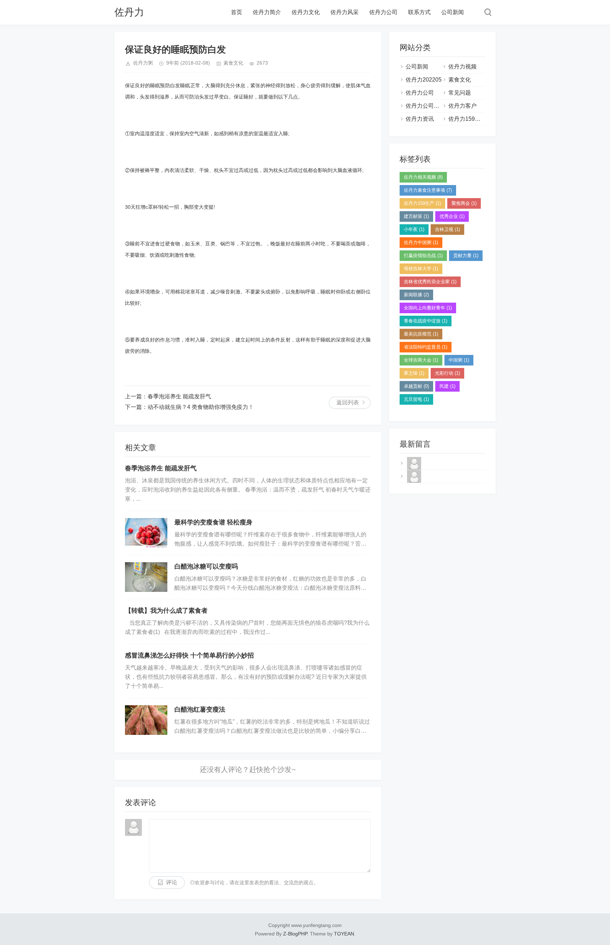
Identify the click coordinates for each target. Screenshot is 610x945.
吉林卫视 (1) (447, 229)
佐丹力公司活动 (425, 106)
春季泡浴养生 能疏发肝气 (179, 396)
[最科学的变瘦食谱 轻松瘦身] (146, 533)
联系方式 (419, 12)
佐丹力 (129, 12)
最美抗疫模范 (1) (421, 334)
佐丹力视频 (462, 67)
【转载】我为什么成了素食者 (166, 610)
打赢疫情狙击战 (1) (423, 255)
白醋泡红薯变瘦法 (199, 709)
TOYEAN (344, 934)
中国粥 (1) (459, 360)
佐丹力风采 (344, 12)
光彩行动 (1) (447, 373)
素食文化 (233, 63)
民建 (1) (447, 386)
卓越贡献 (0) (416, 386)
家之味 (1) (414, 373)
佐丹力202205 (424, 80)
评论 (171, 882)
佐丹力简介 (267, 12)
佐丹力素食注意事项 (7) (428, 190)
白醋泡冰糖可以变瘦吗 (206, 566)
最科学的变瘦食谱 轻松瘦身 (213, 522)
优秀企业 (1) (452, 216)
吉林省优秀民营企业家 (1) (430, 281)
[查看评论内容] (414, 469)
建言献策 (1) (416, 216)
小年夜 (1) (414, 229)
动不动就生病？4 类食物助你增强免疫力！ (201, 407)
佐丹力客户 (462, 106)
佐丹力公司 (383, 12)
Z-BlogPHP (295, 934)
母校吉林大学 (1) (421, 268)
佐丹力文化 (306, 12)
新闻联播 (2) (416, 294)
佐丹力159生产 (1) (422, 203)
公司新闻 (452, 12)
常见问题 (459, 93)
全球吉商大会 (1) (421, 360)
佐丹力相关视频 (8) (423, 177)
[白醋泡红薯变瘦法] (146, 720)
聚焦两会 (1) (464, 203)
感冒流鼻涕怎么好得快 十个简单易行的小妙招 (189, 655)
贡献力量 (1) (465, 255)
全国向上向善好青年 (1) (428, 307)
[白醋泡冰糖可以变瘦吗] (146, 577)
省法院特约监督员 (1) (425, 347)
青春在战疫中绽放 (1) (425, 320)
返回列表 (347, 402)
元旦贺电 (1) (416, 399)
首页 (236, 12)
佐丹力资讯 (420, 119)
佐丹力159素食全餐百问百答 (484, 119)
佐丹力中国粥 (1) (421, 242)
